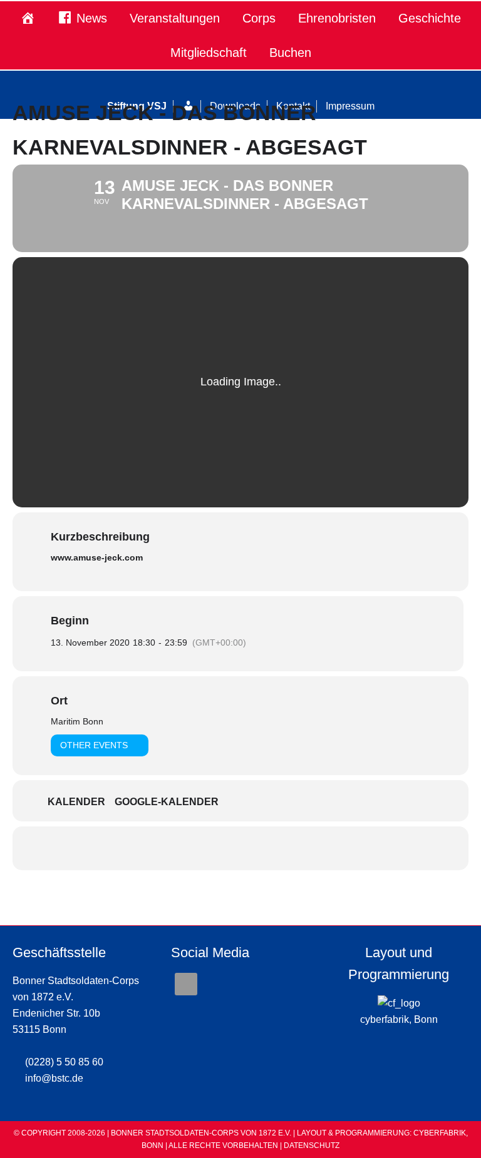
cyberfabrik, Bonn (399, 1019)
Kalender (76, 801)
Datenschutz (311, 1145)
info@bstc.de (54, 1078)
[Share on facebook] (240, 848)
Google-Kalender (167, 801)
